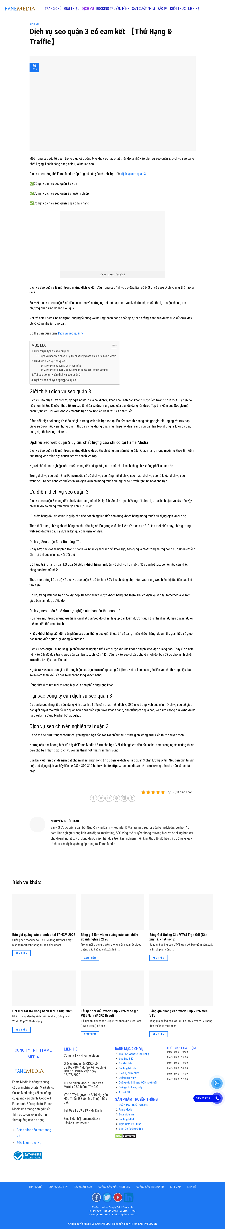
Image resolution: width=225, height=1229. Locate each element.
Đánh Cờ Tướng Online (131, 1128)
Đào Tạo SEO (126, 1058)
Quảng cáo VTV (127, 1077)
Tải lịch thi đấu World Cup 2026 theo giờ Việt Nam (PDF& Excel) (109, 1013)
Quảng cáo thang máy (130, 1087)
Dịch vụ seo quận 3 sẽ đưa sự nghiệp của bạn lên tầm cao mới (77, 369)
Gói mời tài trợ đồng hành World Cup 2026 (42, 1011)
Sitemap (175, 1186)
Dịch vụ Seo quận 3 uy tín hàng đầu (63, 365)
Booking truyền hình (113, 9)
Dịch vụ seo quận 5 (70, 333)
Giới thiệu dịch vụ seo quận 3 (51, 351)
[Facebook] (96, 1197)
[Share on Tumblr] (131, 798)
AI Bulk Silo (125, 1092)
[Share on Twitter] (101, 798)
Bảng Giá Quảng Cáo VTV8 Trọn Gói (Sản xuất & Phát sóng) (178, 937)
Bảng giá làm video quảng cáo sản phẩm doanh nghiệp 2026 (109, 937)
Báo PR (163, 9)
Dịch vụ (88, 9)
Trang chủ (53, 9)
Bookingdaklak (126, 1119)
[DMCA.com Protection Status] (125, 1136)
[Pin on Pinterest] (116, 798)
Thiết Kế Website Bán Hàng (134, 1054)
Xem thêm (21, 953)
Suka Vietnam (126, 1114)
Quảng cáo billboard (150, 1186)
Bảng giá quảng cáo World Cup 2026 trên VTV (178, 1013)
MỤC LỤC (39, 345)
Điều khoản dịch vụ (29, 1143)
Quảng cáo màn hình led (114, 1186)
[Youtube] (117, 1197)
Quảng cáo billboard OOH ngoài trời (138, 1082)
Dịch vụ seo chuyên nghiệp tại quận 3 (56, 380)
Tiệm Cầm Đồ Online (130, 1124)
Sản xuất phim (143, 9)
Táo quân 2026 (83, 1186)
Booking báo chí (127, 1068)
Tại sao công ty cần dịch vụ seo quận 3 (57, 374)
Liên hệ (194, 9)
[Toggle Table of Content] (112, 346)
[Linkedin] (128, 1197)
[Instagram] (107, 1197)
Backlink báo (126, 1063)
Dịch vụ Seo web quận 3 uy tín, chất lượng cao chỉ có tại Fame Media (78, 356)
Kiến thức (178, 9)
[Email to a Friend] (108, 798)
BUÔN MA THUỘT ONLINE (133, 1105)
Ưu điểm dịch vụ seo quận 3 (50, 361)
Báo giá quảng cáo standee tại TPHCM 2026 (43, 935)
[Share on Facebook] (93, 798)
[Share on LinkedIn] (124, 798)
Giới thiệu (72, 9)
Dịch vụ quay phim (129, 1073)
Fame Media (125, 1109)
